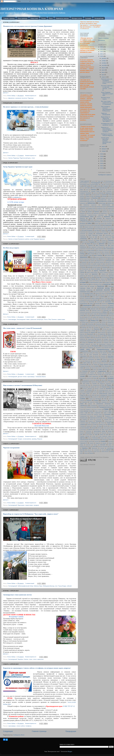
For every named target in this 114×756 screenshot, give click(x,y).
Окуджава (103, 357)
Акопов (10, 158)
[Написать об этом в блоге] (42, 96)
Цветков (82, 438)
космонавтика (27, 439)
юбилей (69, 586)
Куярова (107, 317)
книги (102, 296)
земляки (88, 277)
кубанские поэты (84, 310)
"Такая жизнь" (100, 181)
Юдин (81, 451)
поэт (56, 586)
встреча (112, 226)
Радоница (30, 98)
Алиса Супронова (107, 191)
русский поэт (95, 396)
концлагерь (91, 301)
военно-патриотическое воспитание (91, 221)
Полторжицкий (83, 372)
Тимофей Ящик (108, 419)
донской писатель (99, 262)
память (111, 361)
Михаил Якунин (108, 335)
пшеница (92, 386)
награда (84, 342)
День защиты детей (97, 248)
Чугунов (110, 441)
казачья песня (83, 286)
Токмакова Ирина (40, 376)
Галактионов (83, 231)
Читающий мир (98, 18)
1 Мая (102, 184)
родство (94, 393)
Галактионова (91, 231)
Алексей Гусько (95, 191)
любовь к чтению (90, 330)
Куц (81, 317)
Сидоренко (89, 400)
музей (112, 340)
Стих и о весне (97, 409)
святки (110, 398)
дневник (92, 260)
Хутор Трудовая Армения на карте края (17, 167)
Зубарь (84, 279)
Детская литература (99, 257)
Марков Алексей (101, 332)
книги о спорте (104, 298)
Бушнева (105, 211)
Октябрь (97, 357)
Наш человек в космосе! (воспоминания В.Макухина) (22, 385)
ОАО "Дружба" (103, 352)
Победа (106, 369)
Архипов (104, 194)
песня (97, 366)
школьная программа (103, 446)
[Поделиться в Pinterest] (47, 96)
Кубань (105, 312)
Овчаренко (102, 356)
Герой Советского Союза (95, 235)
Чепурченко (109, 437)
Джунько (110, 259)
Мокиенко (99, 339)
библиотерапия (106, 205)
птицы (89, 385)
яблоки (85, 453)
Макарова (109, 330)
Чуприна (91, 443)
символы (111, 400)
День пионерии (105, 252)
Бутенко (96, 211)
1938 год (86, 186)
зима (93, 277)
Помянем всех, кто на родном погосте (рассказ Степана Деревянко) (27, 26)
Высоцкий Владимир (87, 230)
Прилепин (93, 381)
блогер (93, 206)
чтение (103, 441)
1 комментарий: (30, 236)
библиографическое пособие (104, 201)
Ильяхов (97, 280)
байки (28, 319)
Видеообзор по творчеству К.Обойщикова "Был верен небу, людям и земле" (31, 514)
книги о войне (110, 296)
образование (83, 356)
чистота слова (83, 441)
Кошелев (104, 303)
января (104, 151)
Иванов (109, 279)
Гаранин (110, 231)
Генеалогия (82, 233)
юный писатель (105, 451)
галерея (98, 231)
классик (110, 295)
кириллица (100, 295)
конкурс (108, 300)
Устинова (111, 426)
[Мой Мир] (7, 740)
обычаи (96, 356)
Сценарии (88, 18)
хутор (107, 434)
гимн (96, 237)
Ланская (97, 318)
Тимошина (82, 421)
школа (89, 446)
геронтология (108, 235)
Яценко (91, 453)
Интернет (109, 280)
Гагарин (20, 439)
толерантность (94, 422)
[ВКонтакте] (4, 740)
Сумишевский (83, 416)
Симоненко (84, 402)
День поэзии (91, 253)
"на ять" (93, 181)
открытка (105, 359)
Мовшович (104, 337)
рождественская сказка (105, 393)
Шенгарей (102, 444)
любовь (82, 330)
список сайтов (20, 726)
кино (86, 295)
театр (103, 417)
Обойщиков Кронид (48, 586)
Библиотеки (111, 203)
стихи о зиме (84, 412)
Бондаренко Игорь (101, 208)
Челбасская (95, 438)
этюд (102, 449)
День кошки (91, 250)
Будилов (105, 210)
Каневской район (88, 293)
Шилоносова (83, 446)
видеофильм (84, 220)
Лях (99, 330)
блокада (98, 206)
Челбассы (102, 437)
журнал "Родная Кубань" (92, 272)
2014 (101, 165)
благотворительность (85, 206)
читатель (97, 441)
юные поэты (96, 451)
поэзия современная (93, 376)
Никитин (84, 347)
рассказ (111, 386)
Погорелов (85, 371)
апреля (104, 77)
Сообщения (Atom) (18, 735)
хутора (93, 436)
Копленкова (99, 301)
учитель (99, 428)
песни (91, 366)
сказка (91, 402)
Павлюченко (87, 361)
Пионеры (87, 367)
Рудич (97, 395)
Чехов (110, 439)
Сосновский (93, 405)
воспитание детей (96, 225)
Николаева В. (99, 347)
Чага (89, 437)
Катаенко (109, 293)
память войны (86, 362)
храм (96, 434)
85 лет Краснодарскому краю (100, 187)
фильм (110, 431)
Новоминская (84, 351)
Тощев (109, 422)
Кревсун (111, 305)
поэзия (82, 376)
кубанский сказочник (85, 312)
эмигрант (89, 449)
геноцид (90, 233)
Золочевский (104, 277)
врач (81, 227)
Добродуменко (110, 260)
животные (111, 267)
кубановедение (102, 307)
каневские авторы (103, 288)
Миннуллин (92, 335)
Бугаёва (99, 210)
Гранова (104, 240)
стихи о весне (98, 411)
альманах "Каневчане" (85, 193)
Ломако (102, 327)
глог (101, 237)
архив (92, 194)
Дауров (88, 243)
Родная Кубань (86, 393)
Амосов (95, 193)
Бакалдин (97, 196)
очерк (81, 361)
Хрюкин (101, 434)
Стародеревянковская (105, 407)
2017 (101, 158)
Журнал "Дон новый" (85, 270)
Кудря (110, 312)
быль (110, 211)
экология (102, 448)
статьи (81, 409)
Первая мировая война (105, 364)
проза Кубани (86, 383)
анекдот (82, 194)
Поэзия (43, 18)
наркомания (99, 342)
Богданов (104, 206)
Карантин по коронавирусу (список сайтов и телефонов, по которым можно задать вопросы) (37, 668)
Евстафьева (102, 265)
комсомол (95, 300)
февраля (104, 148)
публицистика (96, 385)
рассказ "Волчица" (87, 388)
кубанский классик (96, 310)
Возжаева (82, 223)
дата (83, 243)
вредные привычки (89, 226)
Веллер (99, 216)
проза (112, 381)
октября (104, 63)
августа (104, 67)
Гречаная (111, 240)
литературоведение (101, 325)
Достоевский (83, 263)
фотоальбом (96, 432)
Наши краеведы (22, 18)
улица (100, 426)
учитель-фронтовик (107, 427)
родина (101, 391)
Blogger (70, 751)
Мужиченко (106, 340)
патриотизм (83, 364)
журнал (98, 269)
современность (84, 405)
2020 (101, 56)
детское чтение (22, 376)
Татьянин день (84, 417)
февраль (97, 429)
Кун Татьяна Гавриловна (100, 315)
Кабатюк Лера (38, 586)
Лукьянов (96, 329)
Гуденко (104, 242)
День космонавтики (109, 248)
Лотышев (82, 329)
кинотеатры (92, 295)
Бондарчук (109, 208)
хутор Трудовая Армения (37, 239)
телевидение (110, 417)
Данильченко (111, 242)
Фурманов (104, 432)
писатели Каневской (102, 367)
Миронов (100, 335)
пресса (103, 380)
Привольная (110, 380)
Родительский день (25, 158)
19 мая (107, 184)
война (89, 223)
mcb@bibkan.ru (16, 197)
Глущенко (106, 237)
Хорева (90, 434)
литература (90, 324)
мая (103, 74)
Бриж (94, 210)
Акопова (110, 189)
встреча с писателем (87, 228)
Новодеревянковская (103, 349)
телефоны (28, 726)
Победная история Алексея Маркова (107, 134)
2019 (101, 154)
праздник (36, 505)
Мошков (100, 340)
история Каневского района (21, 239)
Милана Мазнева (84, 335)
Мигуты (110, 334)
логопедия (95, 327)
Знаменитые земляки (62, 18)
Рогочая (95, 391)
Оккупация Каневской (88, 357)
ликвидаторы (111, 322)
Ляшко (103, 330)
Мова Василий (96, 337)
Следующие (8, 731)
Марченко (82, 334)
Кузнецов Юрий (83, 313)
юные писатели (88, 451)
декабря (104, 58)
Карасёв (97, 293)
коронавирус (31, 376)
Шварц (81, 444)
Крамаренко (104, 305)
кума (87, 315)
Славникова (104, 402)
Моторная (93, 340)
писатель (87, 369)
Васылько (89, 213)
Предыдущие (70, 731)
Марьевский (90, 334)
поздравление (102, 371)
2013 (101, 168)
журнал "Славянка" (103, 272)
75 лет (83, 187)
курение (110, 315)
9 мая (110, 187)
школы (94, 446)
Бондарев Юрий (91, 208)
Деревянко (11, 98)
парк (94, 362)
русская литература (85, 397)
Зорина (111, 277)
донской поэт (109, 262)
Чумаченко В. (83, 443)
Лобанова (84, 327)
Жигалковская (85, 269)
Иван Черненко (101, 279)
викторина (104, 220)
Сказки (97, 402)
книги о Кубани (95, 298)
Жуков (92, 269)
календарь (92, 286)
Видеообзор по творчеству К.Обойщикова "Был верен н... (106, 119)
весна (90, 218)
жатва (88, 267)
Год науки (94, 238)
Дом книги (91, 262)
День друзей (106, 247)
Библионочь (83, 203)
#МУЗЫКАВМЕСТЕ (84, 182)
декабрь (110, 243)
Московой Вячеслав (84, 340)
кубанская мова (94, 308)
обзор (110, 352)
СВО (105, 398)
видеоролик (108, 218)
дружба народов (97, 263)
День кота (84, 250)
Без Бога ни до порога (11, 248)
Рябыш (110, 396)
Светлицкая (98, 398)
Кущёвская (101, 317)
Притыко (106, 381)
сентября (104, 65)
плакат (94, 369)
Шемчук (95, 444)
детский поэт (109, 257)
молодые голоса (108, 339)
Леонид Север (85, 322)
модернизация (91, 339)
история (83, 282)
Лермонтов (92, 322)
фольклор (88, 433)
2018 (101, 156)
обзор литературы (93, 354)
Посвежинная (108, 372)
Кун (91, 315)
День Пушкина (106, 253)
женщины (104, 267)
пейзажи (95, 364)
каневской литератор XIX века (100, 291)
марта (104, 146)
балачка (104, 196)
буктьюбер (111, 210)
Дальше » (6, 92)
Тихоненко (98, 421)
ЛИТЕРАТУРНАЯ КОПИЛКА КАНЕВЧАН (31, 8)
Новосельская (94, 351)
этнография (96, 449)
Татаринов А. (108, 416)
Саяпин (26, 659)
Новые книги (34, 18)
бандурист (88, 198)
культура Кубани (103, 313)
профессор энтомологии (106, 383)
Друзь (104, 263)
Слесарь (90, 403)
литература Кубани (100, 324)
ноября (104, 60)
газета (109, 230)
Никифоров (90, 347)
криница (95, 307)
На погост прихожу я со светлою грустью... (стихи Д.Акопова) (25, 107)
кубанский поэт (107, 310)
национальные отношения (105, 344)
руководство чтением (106, 395)
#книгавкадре (12, 319)
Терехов (91, 419)
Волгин (96, 223)
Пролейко (94, 383)
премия (97, 380)
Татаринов (99, 416)
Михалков (82, 337)
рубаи (93, 395)
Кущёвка (94, 317)
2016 (101, 161)
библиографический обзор (25, 586)
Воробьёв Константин (85, 225)
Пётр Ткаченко (52, 319)
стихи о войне (108, 411)
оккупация (111, 356)
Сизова (96, 400)
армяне (87, 194)
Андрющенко (108, 193)
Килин (81, 295)
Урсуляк (105, 426)
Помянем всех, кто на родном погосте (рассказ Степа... (106, 81)
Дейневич (102, 243)
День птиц (98, 253)
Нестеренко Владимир (108, 345)
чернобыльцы (96, 439)
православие (61, 319)
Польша (92, 372)
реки (95, 390)
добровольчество (100, 260)
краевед (34, 439)
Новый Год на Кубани (88, 352)
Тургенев (109, 424)
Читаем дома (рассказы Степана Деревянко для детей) (106, 140)
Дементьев (82, 245)
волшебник (109, 223)
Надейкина (91, 342)
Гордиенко (109, 238)
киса (105, 295)
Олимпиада (111, 357)
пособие (100, 374)
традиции (82, 424)
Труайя (94, 424)
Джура (81, 260)
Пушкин (109, 385)
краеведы (97, 305)
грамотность (91, 240)
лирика (83, 324)
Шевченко (88, 444)
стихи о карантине (38, 659)
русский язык (103, 397)
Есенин (83, 267)
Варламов (82, 213)
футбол (110, 432)
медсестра (102, 334)
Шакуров (104, 443)
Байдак (87, 196)
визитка (97, 220)
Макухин (39, 439)
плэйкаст (100, 369)
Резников (89, 390)
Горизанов (83, 240)
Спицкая (82, 407)
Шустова (112, 446)
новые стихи (102, 351)
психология (82, 385)
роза (89, 395)
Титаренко (90, 421)
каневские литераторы (86, 290)
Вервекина (107, 216)
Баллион (110, 196)
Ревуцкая (82, 390)
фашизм (90, 429)
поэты (94, 378)
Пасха (46, 319)
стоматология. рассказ (85, 414)
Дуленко (110, 263)
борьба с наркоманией (85, 210)
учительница (83, 429)
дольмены (84, 262)
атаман (110, 194)
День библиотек (100, 245)
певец (90, 364)
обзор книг (83, 354)
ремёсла (82, 391)
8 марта (88, 187)
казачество (107, 284)
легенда (110, 319)
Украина (94, 426)
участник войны (86, 428)
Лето (98, 322)
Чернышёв (104, 439)
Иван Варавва (91, 279)
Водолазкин (21, 505)
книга (88, 296)
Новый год (110, 351)
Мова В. (89, 337)
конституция (83, 301)
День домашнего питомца (95, 247)
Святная (82, 400)
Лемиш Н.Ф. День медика (108, 320)
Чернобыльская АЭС (85, 439)
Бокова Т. (84, 208)
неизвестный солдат (85, 345)
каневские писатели (21, 98)
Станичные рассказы (91, 407)
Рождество (83, 395)
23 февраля (106, 186)
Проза (51, 18)
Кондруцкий (102, 300)
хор (86, 434)
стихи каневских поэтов (86, 411)
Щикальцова (94, 448)
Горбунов (102, 238)
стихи (33, 158)
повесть (112, 369)
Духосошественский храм (92, 265)
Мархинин (109, 332)
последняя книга (92, 374)
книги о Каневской (86, 298)
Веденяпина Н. (104, 213)
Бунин (83, 211)
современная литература (103, 403)
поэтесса (89, 378)
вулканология (110, 228)
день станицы (98, 255)
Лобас (90, 327)
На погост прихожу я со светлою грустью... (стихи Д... (107, 88)
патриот (110, 362)
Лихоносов (111, 325)
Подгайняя (92, 371)
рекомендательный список (105, 390)
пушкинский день (84, 386)
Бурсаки (90, 211)
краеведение (87, 305)
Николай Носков (108, 347)
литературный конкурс (90, 325)
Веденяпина (96, 213)
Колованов (88, 300)
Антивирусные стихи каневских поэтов (17, 594)
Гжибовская (83, 237)
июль (92, 284)
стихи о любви (107, 412)
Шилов (109, 444)
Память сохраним (103, 38)
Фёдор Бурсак (105, 429)
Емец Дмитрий (110, 265)
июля (103, 70)
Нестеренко (95, 345)
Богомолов (111, 206)
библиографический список (104, 199)
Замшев (89, 275)
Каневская (100, 286)
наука (94, 344)
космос (91, 303)
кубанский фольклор (96, 312)
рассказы (108, 388)
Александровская (84, 191)
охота (110, 359)
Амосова (101, 193)
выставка (96, 230)
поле (110, 371)
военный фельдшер (107, 221)
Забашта (104, 274)
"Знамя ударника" (84, 181)
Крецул (83, 307)
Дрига (89, 263)
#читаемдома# (21, 319)
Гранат (98, 240)
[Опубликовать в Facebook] (45, 96)
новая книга (85, 349)
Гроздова (91, 242)
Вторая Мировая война (100, 228)
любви (110, 329)
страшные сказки (98, 414)
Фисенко (82, 432)
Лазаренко (90, 318)
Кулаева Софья (93, 313)
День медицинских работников (93, 252)
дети (92, 257)
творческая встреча (95, 417)
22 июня (98, 186)
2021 (101, 54)
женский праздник (96, 267)
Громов (98, 242)
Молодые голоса (77, 18)
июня (103, 72)
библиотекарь (102, 203)
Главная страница (9, 18)
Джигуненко (103, 259)
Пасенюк (99, 362)
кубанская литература (36, 319)
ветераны (99, 218)
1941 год (92, 186)
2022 (101, 51)
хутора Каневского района (104, 436)
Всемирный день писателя (101, 226)
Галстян (104, 232)
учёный (93, 428)
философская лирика (99, 431)
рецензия (88, 391)
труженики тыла (101, 424)
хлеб (81, 434)
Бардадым (103, 198)
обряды (91, 356)
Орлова (84, 359)
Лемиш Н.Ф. (95, 320)
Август (81, 189)
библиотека (91, 203)
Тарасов (91, 416)
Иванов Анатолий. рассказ (86, 280)
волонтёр (102, 223)
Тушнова (82, 426)
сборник (91, 398)
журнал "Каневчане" (100, 270)
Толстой (102, 422)
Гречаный (85, 242)
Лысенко (105, 329)
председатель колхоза (88, 380)
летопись (104, 322)
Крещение (89, 307)
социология (100, 405)
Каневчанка (101, 40)
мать (96, 334)
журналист (95, 274)
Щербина (85, 448)
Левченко (103, 318)
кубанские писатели (106, 308)
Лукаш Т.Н (89, 329)
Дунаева (82, 265)
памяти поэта (96, 361)
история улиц (85, 284)
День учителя (108, 255)
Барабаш (20, 659)
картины (103, 293)
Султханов (107, 414)
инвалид (103, 280)
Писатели (94, 367)
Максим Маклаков (84, 332)
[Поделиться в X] (43, 96)
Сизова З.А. (104, 400)
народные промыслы (85, 344)
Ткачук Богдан (62, 586)
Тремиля (89, 424)
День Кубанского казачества (102, 250)
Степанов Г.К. (88, 409)
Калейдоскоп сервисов (105, 174)
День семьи (89, 255)
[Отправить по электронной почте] (40, 96)
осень (98, 359)
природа (100, 381)
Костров (97, 303)
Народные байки (108, 342)
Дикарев (87, 260)
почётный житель (108, 374)
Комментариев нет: (31, 95)
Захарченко (103, 275)
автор (87, 189)
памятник (104, 361)
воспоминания (107, 225)
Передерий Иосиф (84, 366)
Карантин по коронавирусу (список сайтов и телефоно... (106, 129)
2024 (101, 47)
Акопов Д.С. (102, 189)
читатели (91, 441)
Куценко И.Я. (87, 317)
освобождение (91, 359)
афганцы (82, 196)
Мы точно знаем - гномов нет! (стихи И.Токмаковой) (22, 328)
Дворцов (95, 243)
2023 (101, 49)
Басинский (109, 198)
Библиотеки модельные (90, 204)
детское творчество (84, 259)
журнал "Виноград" (107, 269)
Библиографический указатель (87, 201)
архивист (98, 194)
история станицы (109, 282)
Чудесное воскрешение (11, 447)
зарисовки (96, 275)
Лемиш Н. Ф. (84, 320)
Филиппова (88, 431)
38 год (112, 186)
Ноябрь (96, 352)
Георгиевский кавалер (102, 233)
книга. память (96, 296)
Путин (102, 385)
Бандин (82, 198)
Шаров (110, 443)
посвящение (83, 374)
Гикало (90, 237)
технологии (98, 419)
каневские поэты (85, 291)
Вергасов (82, 218)
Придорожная (85, 381)
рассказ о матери (99, 388)
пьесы (98, 386)
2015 (101, 163)
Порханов (99, 372)
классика (82, 296)
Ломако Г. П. (109, 327)
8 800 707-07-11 (69, 706)
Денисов (90, 245)
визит (92, 220)
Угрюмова (88, 426)
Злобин (98, 277)
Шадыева (98, 443)
